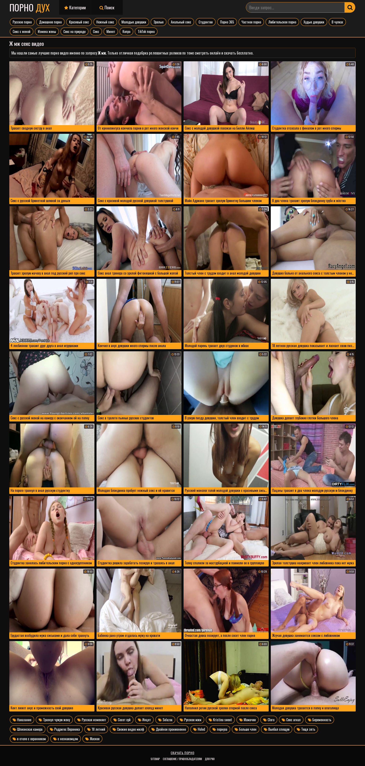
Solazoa (167, 719)
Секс (96, 31)
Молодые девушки (133, 22)
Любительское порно (282, 22)
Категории (77, 7)
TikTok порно (146, 31)
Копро (126, 31)
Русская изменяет (93, 719)
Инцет (146, 719)
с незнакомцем (67, 738)
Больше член (247, 729)
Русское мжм (192, 719)
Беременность (321, 719)
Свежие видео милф (130, 729)
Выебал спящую (278, 729)
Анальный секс (181, 22)
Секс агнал (293, 719)
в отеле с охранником (31, 738)
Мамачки (249, 719)
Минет (110, 31)
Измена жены (47, 31)
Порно (29, 7)
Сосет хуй (124, 719)
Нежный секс (105, 22)
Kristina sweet (222, 719)
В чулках (337, 22)
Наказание (23, 719)
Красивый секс (79, 22)
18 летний (98, 729)
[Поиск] (350, 7)
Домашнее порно (50, 22)
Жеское (94, 738)
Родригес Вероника (66, 729)
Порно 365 (227, 22)
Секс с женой (21, 31)
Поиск (109, 7)
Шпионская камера (29, 729)
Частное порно (251, 22)
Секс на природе (74, 31)
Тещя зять (307, 729)
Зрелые (158, 22)
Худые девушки (314, 22)
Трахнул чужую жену (56, 719)
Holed (201, 729)
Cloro (270, 719)
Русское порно (22, 22)
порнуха (221, 729)
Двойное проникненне (170, 729)
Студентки (206, 22)
